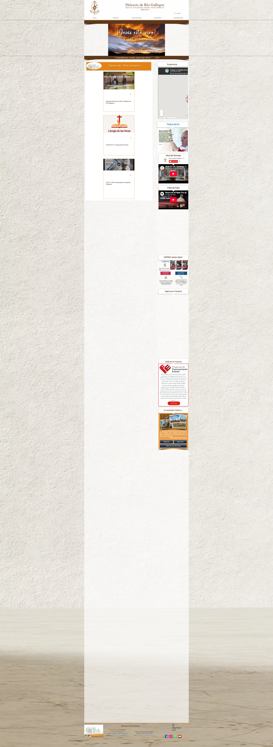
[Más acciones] (131, 94)
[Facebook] (166, 736)
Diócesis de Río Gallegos (144, 4)
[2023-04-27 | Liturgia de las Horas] (118, 124)
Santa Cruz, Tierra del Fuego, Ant (136, 8)
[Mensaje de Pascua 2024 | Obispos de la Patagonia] (118, 80)
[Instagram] (171, 736)
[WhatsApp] (175, 736)
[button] (115, 18)
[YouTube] (179, 736)
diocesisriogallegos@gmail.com (146, 735)
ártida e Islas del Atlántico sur (155, 8)
